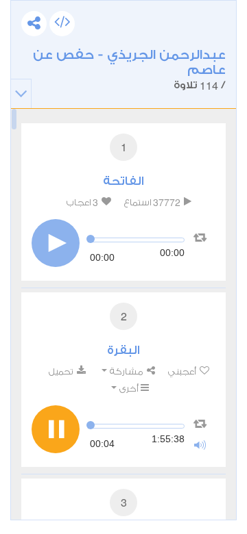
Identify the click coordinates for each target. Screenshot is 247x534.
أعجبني (183, 371)
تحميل (62, 371)
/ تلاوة (129, 70)
